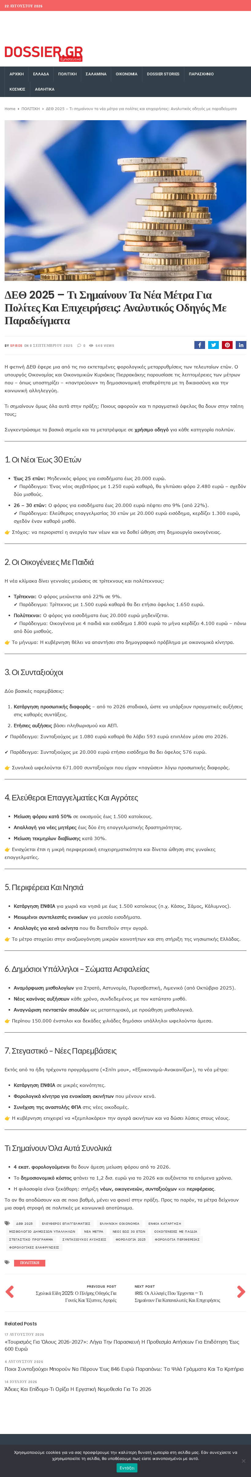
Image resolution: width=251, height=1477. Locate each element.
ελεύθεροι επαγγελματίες (66, 1223)
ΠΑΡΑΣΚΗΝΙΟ (201, 74)
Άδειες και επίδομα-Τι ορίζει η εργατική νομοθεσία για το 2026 (78, 1389)
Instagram (211, 18)
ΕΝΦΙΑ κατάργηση (164, 1223)
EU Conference (19, 18)
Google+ (187, 18)
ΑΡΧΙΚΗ (16, 74)
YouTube (235, 18)
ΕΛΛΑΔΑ (41, 74)
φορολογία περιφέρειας (177, 1239)
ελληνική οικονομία (120, 1223)
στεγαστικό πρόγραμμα (31, 1239)
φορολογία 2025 (131, 1239)
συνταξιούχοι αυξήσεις (84, 1239)
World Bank (50, 18)
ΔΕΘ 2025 (24, 1223)
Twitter (166, 18)
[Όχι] (243, 1461)
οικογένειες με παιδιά (175, 1231)
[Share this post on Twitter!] (213, 345)
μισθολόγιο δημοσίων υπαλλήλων (42, 1231)
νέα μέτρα (93, 1231)
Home (10, 108)
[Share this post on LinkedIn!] (241, 345)
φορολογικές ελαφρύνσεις (34, 1247)
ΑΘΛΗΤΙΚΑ (44, 89)
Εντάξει (127, 1467)
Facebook (144, 18)
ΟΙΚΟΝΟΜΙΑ (126, 74)
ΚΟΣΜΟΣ (17, 89)
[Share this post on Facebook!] (199, 345)
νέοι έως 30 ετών (129, 1231)
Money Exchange (24, 33)
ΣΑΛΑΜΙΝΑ (96, 74)
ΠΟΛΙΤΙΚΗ (67, 74)
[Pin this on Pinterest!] (227, 345)
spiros (16, 345)
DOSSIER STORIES (163, 74)
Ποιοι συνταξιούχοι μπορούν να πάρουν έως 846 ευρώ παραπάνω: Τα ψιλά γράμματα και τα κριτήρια (124, 1369)
